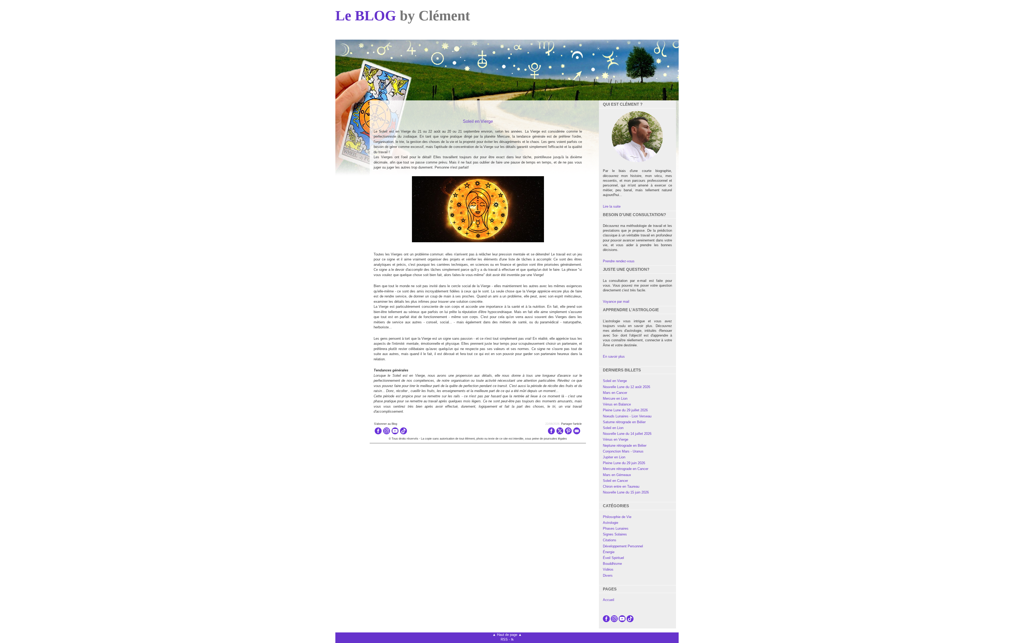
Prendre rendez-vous (619, 261)
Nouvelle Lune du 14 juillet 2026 (627, 434)
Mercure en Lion (615, 398)
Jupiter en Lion (614, 457)
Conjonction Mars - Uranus (623, 451)
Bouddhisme (612, 564)
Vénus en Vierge (615, 439)
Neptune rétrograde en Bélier (624, 446)
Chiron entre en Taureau (621, 486)
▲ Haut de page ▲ (507, 635)
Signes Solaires (615, 534)
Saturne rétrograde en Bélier (624, 422)
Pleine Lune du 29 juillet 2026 (625, 410)
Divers (608, 575)
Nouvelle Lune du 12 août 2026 (626, 387)
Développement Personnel (623, 546)
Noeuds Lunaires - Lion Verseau (627, 416)
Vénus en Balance (617, 404)
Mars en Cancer (615, 393)
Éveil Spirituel (613, 558)
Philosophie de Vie (617, 517)
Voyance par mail (616, 302)
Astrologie (610, 523)
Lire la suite (612, 206)
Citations (609, 540)
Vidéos (608, 569)
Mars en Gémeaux (617, 475)
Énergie (608, 552)
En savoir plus (614, 356)
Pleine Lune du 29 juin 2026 (624, 463)
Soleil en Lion (613, 428)
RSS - (506, 639)
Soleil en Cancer (615, 481)
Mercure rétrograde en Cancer (625, 469)
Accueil (608, 600)
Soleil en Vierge (615, 381)
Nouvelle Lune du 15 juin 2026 (626, 492)
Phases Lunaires (615, 528)
